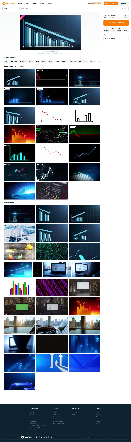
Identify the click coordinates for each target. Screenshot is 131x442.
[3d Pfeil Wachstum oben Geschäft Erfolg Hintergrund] (19, 381)
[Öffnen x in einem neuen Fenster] (49, 437)
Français (98, 421)
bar (85, 61)
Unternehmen (33, 419)
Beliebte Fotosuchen (58, 421)
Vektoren (19, 3)
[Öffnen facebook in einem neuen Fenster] (36, 437)
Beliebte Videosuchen (58, 423)
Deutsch (98, 419)
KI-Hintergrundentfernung (37, 428)
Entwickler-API (33, 423)
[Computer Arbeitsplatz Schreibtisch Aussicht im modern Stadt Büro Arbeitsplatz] (57, 269)
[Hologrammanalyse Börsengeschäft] (19, 153)
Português (98, 416)
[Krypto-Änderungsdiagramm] (52, 191)
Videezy (32, 416)
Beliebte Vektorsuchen (58, 419)
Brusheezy (32, 412)
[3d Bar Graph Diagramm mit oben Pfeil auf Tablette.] (18, 269)
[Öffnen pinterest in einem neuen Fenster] (44, 437)
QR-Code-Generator (35, 430)
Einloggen (123, 3)
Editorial (42, 3)
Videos (34, 3)
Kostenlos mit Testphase (116, 23)
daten (37, 61)
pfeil (6, 61)
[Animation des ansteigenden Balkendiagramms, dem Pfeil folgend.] (19, 78)
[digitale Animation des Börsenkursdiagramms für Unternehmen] (52, 172)
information (14, 61)
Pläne (88, 3)
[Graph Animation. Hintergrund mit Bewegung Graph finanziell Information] (19, 287)
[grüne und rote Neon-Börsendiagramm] (84, 134)
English (98, 412)
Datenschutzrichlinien (94, 437)
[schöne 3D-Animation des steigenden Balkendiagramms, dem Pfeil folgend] (84, 78)
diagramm (23, 61)
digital (44, 61)
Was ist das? (117, 35)
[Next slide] (98, 61)
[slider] (52, 46)
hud (80, 61)
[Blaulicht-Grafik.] (19, 96)
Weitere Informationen (110, 38)
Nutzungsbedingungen (82, 437)
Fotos (27, 3)
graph (31, 61)
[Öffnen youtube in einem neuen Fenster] (51, 437)
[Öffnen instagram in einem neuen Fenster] (39, 437)
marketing (92, 61)
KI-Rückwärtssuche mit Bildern (38, 425)
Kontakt (74, 414)
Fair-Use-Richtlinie (104, 437)
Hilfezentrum (75, 412)
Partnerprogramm (57, 416)
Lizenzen (55, 412)
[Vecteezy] (8, 3)
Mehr (49, 3)
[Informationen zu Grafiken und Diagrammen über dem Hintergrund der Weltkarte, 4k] (19, 172)
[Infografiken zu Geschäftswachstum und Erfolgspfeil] (84, 172)
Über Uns (74, 416)
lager (57, 61)
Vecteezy (32, 414)
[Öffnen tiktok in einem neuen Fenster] (46, 437)
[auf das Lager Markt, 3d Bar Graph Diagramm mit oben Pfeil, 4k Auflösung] (19, 191)
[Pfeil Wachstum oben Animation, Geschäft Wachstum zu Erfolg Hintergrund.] (84, 344)
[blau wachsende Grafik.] (52, 96)
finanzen (64, 61)
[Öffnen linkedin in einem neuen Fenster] (41, 437)
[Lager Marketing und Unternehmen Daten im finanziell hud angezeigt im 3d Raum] (19, 251)
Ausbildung (33, 421)
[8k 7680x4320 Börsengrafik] (52, 134)
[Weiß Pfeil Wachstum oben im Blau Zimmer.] (52, 363)
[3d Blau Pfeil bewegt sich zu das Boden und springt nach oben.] (84, 363)
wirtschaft (73, 61)
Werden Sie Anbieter (77, 419)
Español (98, 414)
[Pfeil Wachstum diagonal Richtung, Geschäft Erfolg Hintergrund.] (19, 363)
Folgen (125, 17)
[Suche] (122, 8)
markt (50, 61)
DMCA (54, 414)
